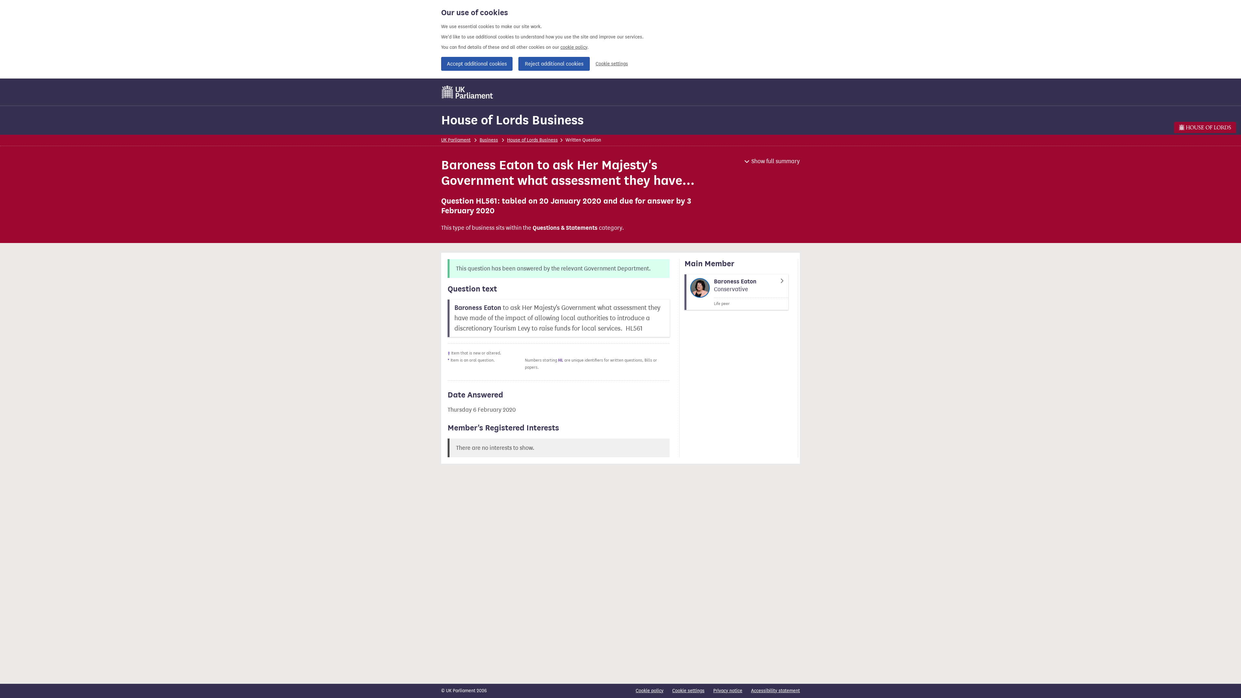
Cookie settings (612, 64)
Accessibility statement (775, 690)
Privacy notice (727, 690)
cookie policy (573, 47)
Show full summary (775, 161)
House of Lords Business (512, 120)
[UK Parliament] (467, 92)
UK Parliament (456, 140)
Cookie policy (649, 690)
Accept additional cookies (477, 64)
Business (489, 140)
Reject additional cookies (554, 64)
